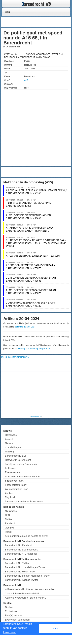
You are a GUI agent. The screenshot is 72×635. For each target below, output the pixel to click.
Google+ (9, 527)
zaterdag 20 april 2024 (25, 326)
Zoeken (9, 493)
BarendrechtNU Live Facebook (21, 549)
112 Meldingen (13, 447)
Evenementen (12, 472)
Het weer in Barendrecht (18, 459)
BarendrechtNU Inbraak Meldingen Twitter (27, 575)
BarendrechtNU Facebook (19, 545)
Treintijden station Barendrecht (21, 464)
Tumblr (8, 531)
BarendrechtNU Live (15, 455)
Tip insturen (11, 611)
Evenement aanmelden (17, 619)
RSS (7, 515)
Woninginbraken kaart (16, 489)
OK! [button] (55, 628)
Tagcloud (10, 497)
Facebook (10, 523)
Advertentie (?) (36, 416)
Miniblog (9, 451)
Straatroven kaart (14, 480)
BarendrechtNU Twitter (17, 563)
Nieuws (9, 443)
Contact (9, 607)
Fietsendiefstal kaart (15, 484)
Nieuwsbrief (11, 511)
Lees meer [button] (9, 632)
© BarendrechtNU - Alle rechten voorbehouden (30, 589)
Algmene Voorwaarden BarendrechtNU (25, 597)
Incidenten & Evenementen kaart (22, 476)
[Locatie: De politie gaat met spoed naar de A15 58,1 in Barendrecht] (36, 129)
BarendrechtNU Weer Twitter (20, 571)
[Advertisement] (43, 22)
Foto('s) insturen (13, 615)
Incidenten (10, 468)
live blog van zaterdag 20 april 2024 (34, 348)
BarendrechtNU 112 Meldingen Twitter (25, 567)
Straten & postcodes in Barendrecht (24, 501)
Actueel (9, 439)
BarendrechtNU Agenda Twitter (21, 579)
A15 (26, 80)
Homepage (11, 434)
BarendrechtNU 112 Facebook (21, 553)
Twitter (8, 519)
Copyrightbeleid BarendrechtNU (22, 593)
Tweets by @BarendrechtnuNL (15, 356)
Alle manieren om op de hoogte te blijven (26, 535)
